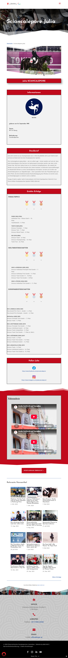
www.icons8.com (40, 585)
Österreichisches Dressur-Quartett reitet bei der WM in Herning (34, 524)
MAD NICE (46, 644)
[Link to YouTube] (40, 652)
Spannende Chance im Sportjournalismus (50, 523)
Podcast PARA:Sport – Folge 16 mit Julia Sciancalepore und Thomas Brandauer (34, 501)
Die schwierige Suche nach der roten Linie (17, 523)
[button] (59, 4)
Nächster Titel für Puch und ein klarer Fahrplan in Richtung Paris (18, 500)
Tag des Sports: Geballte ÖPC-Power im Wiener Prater (49, 568)
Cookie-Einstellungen (26, 646)
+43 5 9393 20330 (37, 622)
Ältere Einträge (56, 577)
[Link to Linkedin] (36, 652)
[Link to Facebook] (28, 652)
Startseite (9, 43)
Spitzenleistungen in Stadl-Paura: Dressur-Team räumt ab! (33, 546)
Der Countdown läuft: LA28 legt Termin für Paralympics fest (17, 546)
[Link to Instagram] (32, 652)
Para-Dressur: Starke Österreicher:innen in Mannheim (49, 500)
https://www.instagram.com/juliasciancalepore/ (34, 380)
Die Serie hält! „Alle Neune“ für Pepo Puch (50, 545)
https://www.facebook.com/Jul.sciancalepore (34, 371)
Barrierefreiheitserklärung (11, 646)
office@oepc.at (36, 637)
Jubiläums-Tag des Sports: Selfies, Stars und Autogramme (33, 568)
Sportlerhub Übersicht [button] (33, 470)
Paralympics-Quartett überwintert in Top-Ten (18, 567)
